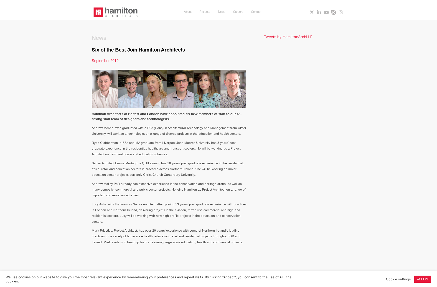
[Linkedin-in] (319, 12)
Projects (204, 11)
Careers (238, 11)
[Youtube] (326, 12)
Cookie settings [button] (398, 279)
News (221, 11)
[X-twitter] (311, 12)
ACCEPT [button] (423, 279)
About (188, 11)
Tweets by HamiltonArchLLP (288, 36)
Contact (256, 11)
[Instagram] (341, 12)
